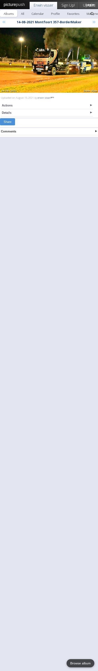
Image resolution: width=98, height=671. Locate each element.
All (22, 14)
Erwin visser (43, 5)
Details (6, 112)
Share (7, 122)
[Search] (92, 13)
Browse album (80, 663)
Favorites (73, 14)
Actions (7, 105)
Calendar (37, 14)
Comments (8, 131)
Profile (55, 14)
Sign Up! (68, 5)
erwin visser (44, 97)
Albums (9, 14)
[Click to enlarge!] (49, 60)
